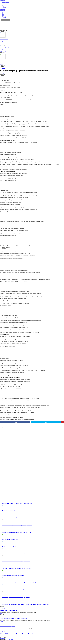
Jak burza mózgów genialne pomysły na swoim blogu (13, 618)
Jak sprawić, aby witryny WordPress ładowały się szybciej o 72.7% (16, 597)
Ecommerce (4, 7)
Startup (3, 4)
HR (2, 41)
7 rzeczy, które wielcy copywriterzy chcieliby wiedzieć (13, 589)
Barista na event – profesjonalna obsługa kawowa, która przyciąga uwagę (17, 503)
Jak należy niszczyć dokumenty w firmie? (5, 47)
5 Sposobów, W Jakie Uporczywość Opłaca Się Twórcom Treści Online (16, 568)
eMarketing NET (2, 0)
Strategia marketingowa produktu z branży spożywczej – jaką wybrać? (16, 532)
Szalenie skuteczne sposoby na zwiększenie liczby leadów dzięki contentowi (17, 525)
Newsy (3, 49)
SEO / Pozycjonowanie (5, 2)
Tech (3, 5)
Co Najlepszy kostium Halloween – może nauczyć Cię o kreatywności (16, 561)
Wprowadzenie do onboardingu (4, 39)
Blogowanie (4, 6)
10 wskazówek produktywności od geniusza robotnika (13, 575)
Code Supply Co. (11, 639)
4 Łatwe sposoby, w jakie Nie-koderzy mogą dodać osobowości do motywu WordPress (19, 582)
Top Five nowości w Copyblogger (8, 610)
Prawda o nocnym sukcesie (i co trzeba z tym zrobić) (13, 546)
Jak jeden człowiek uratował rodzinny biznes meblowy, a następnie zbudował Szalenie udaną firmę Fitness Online (25, 604)
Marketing (3, 68)
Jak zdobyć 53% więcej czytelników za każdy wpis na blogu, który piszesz (19, 633)
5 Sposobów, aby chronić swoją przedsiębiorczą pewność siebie (15, 553)
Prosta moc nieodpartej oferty (7, 626)
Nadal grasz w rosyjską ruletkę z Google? (10, 539)
